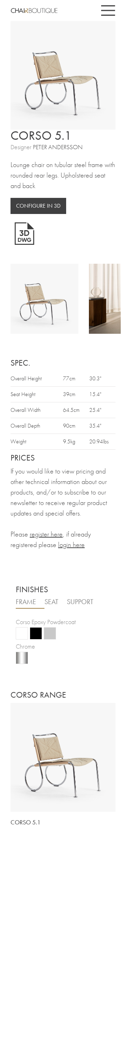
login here (71, 544)
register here (46, 534)
